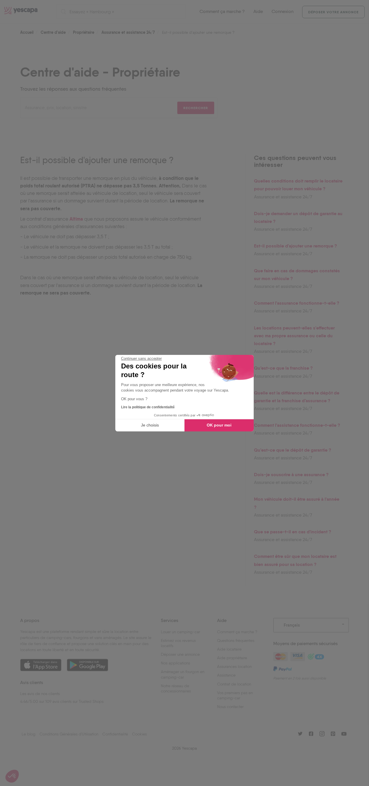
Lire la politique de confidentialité (148, 407)
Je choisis (150, 425)
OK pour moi (219, 425)
